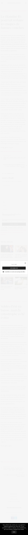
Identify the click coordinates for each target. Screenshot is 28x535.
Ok (14, 532)
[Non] (26, 529)
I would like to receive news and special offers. (14, 271)
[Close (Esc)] (25, 263)
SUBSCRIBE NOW (14, 268)
